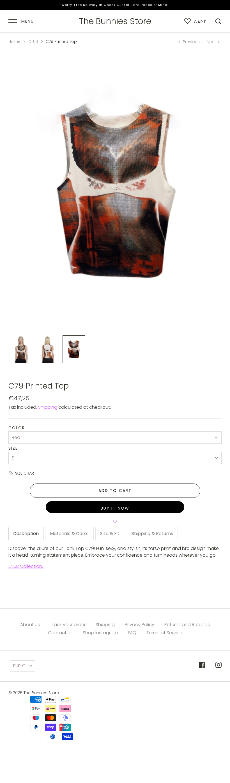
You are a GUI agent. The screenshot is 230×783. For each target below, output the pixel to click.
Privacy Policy (139, 624)
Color (16, 428)
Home (14, 41)
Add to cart (115, 490)
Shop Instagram (100, 632)
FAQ (132, 632)
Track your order (68, 624)
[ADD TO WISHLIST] (115, 521)
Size (13, 448)
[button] (115, 473)
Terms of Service (164, 632)
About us (30, 624)
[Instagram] (218, 666)
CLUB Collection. (26, 566)
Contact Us (60, 632)
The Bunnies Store (115, 21)
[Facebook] (202, 666)
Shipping (47, 407)
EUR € (19, 666)
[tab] (25, 533)
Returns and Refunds (187, 624)
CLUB (33, 41)
